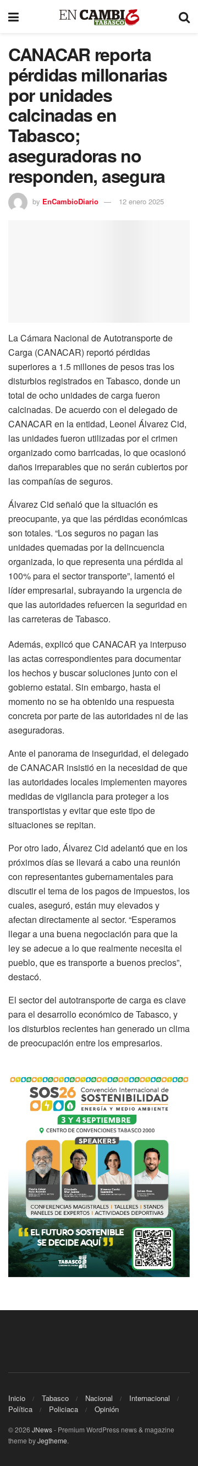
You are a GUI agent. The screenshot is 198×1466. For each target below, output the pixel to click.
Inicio (16, 1398)
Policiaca (63, 1409)
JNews (42, 1429)
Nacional (99, 1398)
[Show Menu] (13, 16)
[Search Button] (184, 16)
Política (20, 1409)
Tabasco (55, 1398)
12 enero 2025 (141, 201)
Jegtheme (52, 1440)
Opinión (107, 1409)
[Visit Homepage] (99, 16)
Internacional (149, 1398)
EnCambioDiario (70, 201)
